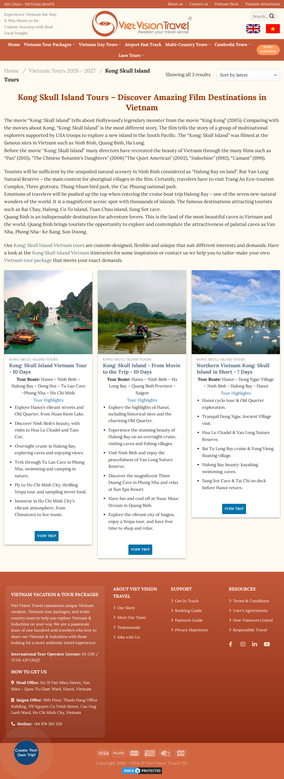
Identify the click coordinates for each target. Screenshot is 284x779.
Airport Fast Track (143, 44)
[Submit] (272, 16)
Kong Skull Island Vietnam (60, 253)
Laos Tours (129, 55)
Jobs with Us (128, 637)
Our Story (126, 607)
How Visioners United (253, 620)
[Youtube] (268, 644)
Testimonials (128, 627)
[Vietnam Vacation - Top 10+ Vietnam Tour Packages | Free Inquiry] (142, 24)
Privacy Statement (191, 629)
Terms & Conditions (251, 600)
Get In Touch (187, 600)
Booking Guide (188, 610)
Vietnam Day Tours (98, 44)
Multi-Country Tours (186, 44)
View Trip (46, 536)
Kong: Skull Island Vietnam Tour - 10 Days (48, 368)
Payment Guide (189, 620)
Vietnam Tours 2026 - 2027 (62, 70)
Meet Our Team (131, 617)
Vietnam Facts (226, 3)
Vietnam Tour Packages (47, 44)
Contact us (198, 3)
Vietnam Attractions (262, 3)
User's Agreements (250, 610)
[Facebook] (233, 644)
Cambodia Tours (231, 44)
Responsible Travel (250, 629)
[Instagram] (244, 644)
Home (14, 44)
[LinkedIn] (256, 644)
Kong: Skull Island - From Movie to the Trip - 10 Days (142, 368)
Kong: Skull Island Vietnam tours (49, 245)
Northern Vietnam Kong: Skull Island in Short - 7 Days (233, 368)
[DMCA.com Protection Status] (142, 770)
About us (175, 3)
